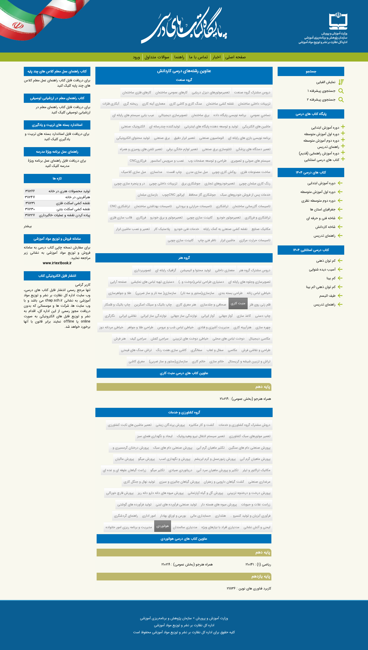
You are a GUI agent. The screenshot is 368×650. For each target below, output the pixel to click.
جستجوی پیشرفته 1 (321, 91)
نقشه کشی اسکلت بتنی (73, 209)
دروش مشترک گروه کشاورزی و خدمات (244, 425)
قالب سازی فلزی (121, 217)
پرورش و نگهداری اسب (174, 459)
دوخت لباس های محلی (229, 338)
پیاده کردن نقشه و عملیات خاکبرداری (64, 215)
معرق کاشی (137, 361)
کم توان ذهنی (325, 260)
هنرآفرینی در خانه (77, 197)
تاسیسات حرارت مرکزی (254, 240)
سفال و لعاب (215, 350)
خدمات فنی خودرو (186, 229)
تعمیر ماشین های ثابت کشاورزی (129, 425)
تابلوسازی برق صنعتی (217, 149)
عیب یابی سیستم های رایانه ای (133, 115)
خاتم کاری (198, 361)
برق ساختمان (200, 115)
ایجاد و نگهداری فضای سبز (154, 436)
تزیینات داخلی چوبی (163, 183)
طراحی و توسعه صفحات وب (207, 160)
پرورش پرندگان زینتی (170, 425)
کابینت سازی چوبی (200, 217)
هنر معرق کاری (186, 304)
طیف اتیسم (327, 295)
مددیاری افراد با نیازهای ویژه (220, 527)
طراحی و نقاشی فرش (256, 350)
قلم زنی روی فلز (260, 304)
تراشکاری (222, 206)
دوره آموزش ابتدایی (325, 127)
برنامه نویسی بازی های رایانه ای (249, 138)
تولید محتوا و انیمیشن (195, 270)
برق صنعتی (162, 138)
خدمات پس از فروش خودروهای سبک (245, 194)
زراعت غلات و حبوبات (255, 504)
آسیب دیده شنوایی (322, 269)
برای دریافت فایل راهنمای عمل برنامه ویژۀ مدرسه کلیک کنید (57, 163)
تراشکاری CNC (120, 206)
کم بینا (331, 278)
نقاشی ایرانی (127, 315)
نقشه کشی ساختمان (220, 103)
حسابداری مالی (200, 515)
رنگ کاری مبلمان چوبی (254, 183)
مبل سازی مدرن (197, 172)
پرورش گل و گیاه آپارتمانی (205, 493)
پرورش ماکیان (124, 459)
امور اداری (149, 515)
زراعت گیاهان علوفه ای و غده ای (124, 470)
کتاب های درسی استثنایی (321, 160)
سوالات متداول (157, 57)
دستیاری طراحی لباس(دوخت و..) (201, 281)
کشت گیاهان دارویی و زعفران (224, 481)
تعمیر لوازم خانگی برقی (182, 149)
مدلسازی (156, 172)
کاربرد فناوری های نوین (255, 588)
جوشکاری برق (190, 183)
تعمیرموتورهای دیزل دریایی (211, 92)
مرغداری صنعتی (259, 481)
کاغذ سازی (244, 315)
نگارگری (110, 315)
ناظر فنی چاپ (207, 240)
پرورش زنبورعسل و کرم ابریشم (215, 459)
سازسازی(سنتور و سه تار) (197, 293)
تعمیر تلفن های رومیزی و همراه (141, 149)
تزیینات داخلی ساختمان (254, 103)
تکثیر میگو (157, 470)
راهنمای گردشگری (126, 515)
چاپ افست (174, 172)
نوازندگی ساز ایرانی (153, 315)
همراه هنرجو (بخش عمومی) (251, 399)
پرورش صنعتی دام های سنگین (249, 447)
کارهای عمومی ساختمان (171, 92)
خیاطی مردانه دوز (111, 327)
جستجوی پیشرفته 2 (321, 99)
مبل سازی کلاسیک (133, 172)
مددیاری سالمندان (185, 527)
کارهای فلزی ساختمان (136, 92)
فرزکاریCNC (138, 160)
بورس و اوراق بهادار (173, 515)
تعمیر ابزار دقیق (184, 138)
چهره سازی (263, 327)
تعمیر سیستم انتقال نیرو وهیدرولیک (201, 436)
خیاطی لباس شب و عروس (175, 327)
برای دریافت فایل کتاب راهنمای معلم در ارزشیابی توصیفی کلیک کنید (63, 109)
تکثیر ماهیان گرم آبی (211, 447)
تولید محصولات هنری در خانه (69, 191)
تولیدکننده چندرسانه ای (164, 126)
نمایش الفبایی (325, 82)
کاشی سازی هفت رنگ (171, 350)
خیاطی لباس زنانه (258, 293)
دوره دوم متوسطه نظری (318, 200)
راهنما (179, 57)
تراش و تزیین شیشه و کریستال (249, 361)
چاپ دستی (262, 315)
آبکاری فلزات (110, 103)
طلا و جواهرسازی (119, 293)
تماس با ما (198, 57)
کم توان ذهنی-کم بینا (320, 287)
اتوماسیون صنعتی (211, 138)
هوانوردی (161, 526)
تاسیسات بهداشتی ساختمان (153, 206)
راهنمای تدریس (328, 147)
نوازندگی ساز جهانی (184, 315)
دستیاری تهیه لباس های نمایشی (152, 281)
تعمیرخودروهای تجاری (220, 183)
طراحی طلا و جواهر (140, 327)
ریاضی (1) (264, 564)
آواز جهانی (226, 315)
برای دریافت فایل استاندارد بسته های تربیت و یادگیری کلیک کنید (57, 136)
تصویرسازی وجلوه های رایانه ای (249, 281)
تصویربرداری (142, 270)
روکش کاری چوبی (224, 172)
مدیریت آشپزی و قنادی (213, 327)
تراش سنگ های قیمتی (136, 350)
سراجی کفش (159, 338)
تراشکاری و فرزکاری (257, 217)
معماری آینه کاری (153, 103)
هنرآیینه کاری (242, 327)
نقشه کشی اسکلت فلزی (73, 203)
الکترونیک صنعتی (133, 126)
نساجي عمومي (260, 115)
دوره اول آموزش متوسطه (321, 134)
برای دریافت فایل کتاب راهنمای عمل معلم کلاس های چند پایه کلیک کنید (57, 83)
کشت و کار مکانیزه (201, 425)
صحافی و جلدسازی (213, 304)
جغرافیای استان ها (322, 209)
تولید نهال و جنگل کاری (139, 481)
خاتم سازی (217, 361)
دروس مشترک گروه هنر (254, 270)
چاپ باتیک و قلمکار (117, 304)
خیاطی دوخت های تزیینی (190, 338)
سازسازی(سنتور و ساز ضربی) (168, 361)
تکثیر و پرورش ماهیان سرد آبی (217, 470)
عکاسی (232, 350)
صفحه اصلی (235, 57)
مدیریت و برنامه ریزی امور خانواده (129, 527)
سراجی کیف (138, 338)
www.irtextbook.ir (57, 263)
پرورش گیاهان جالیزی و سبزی (179, 481)
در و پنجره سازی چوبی (129, 183)
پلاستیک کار (162, 229)
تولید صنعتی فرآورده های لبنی (176, 504)
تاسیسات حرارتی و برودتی (194, 206)
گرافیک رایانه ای (165, 270)
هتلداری (220, 515)
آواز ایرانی (208, 315)
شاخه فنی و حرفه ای (320, 218)
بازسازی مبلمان (148, 194)
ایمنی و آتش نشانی (257, 527)
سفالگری (196, 350)
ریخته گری (130, 103)
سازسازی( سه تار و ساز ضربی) (155, 293)
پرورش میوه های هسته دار (219, 504)
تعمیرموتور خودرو (229, 217)
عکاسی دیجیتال (259, 338)
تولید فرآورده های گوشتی (134, 504)
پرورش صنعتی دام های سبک (172, 447)
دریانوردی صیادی (180, 470)
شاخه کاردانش (325, 227)
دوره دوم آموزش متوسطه (321, 140)
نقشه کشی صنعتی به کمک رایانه (225, 229)
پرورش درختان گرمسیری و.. (130, 447)
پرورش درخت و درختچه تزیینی (248, 493)
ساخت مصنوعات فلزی (255, 172)
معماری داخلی (225, 270)
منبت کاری (238, 303)
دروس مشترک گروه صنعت (252, 92)
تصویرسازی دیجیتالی (172, 115)
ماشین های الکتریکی (256, 126)
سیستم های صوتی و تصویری (250, 160)
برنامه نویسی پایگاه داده (230, 115)
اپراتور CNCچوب (173, 194)
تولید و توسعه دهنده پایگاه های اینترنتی (211, 126)
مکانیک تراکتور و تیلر (256, 470)
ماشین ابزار (227, 240)
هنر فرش (120, 338)
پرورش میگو (146, 459)
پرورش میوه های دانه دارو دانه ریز (160, 493)
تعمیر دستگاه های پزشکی (253, 149)
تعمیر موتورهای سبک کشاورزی (249, 436)
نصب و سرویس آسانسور (167, 160)
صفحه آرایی (118, 281)
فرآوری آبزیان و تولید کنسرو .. (250, 515)
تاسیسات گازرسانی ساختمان (251, 206)
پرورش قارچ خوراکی (119, 493)
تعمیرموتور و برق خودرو (166, 217)
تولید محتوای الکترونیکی (133, 138)
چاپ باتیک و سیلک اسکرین (153, 304)
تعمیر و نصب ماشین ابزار (133, 229)
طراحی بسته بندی (231, 293)
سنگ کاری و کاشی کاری (185, 103)
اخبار (216, 57)
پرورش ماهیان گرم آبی (255, 459)
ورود (136, 57)
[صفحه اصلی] (323, 26)
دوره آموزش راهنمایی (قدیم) (319, 153)
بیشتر (28, 226)
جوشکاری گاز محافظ (202, 194)
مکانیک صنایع (261, 229)
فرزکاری (141, 217)
